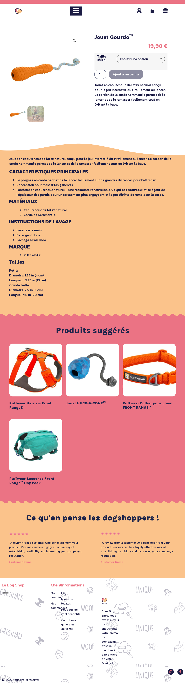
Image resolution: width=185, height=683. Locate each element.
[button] (74, 40)
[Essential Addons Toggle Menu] (76, 11)
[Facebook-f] (180, 672)
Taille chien (101, 58)
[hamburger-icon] (6, 593)
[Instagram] (171, 672)
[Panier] (152, 11)
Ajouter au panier (126, 74)
